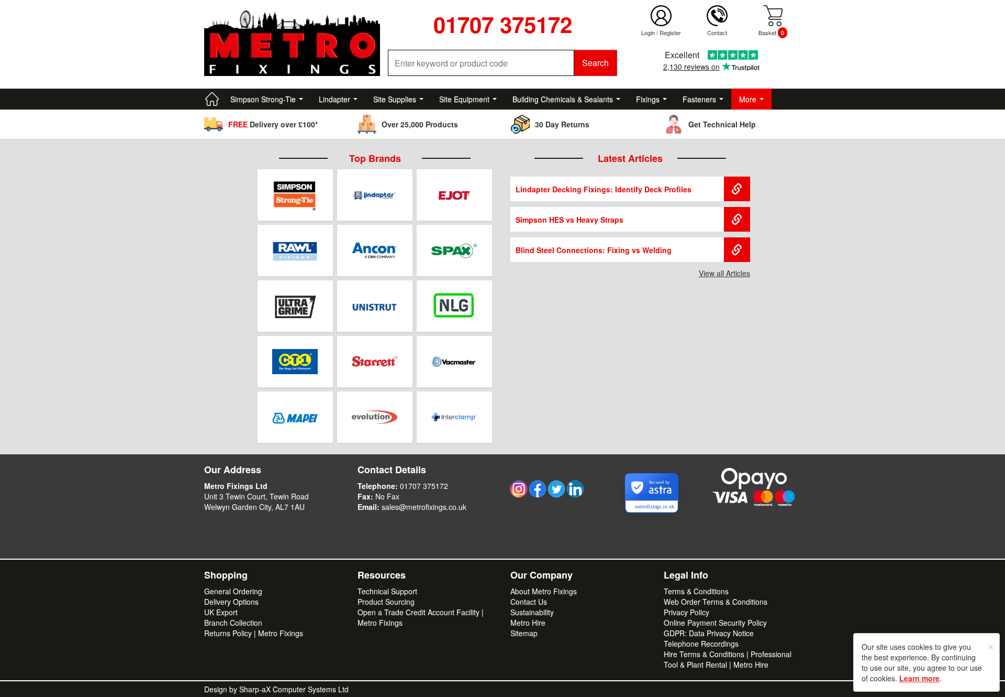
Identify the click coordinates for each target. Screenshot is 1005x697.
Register (670, 32)
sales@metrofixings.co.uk (424, 507)
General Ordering (233, 591)
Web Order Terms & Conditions (715, 601)
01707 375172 (424, 486)
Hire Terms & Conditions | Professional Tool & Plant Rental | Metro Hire (727, 659)
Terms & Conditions (696, 591)
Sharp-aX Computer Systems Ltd (294, 689)
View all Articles (724, 273)
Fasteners (699, 99)
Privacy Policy (686, 612)
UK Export (221, 612)
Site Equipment (464, 99)
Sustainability (532, 612)
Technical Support (387, 591)
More (747, 99)
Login (648, 32)
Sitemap (524, 633)
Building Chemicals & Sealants (562, 99)
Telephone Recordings (701, 643)
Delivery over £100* (273, 124)
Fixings (648, 99)
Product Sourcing (386, 601)
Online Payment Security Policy (715, 622)
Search (595, 63)
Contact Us (528, 601)
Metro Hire (527, 622)
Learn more (919, 678)
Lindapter (334, 99)
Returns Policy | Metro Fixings (253, 633)
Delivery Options (231, 601)
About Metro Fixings (543, 591)
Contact (717, 32)
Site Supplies (394, 99)
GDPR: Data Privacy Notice (709, 633)
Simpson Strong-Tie (263, 99)
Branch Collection (233, 622)
